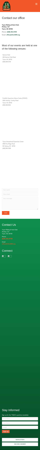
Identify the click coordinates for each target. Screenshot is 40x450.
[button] (5, 213)
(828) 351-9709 (12, 32)
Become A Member (20, 444)
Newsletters (20, 439)
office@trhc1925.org (13, 35)
